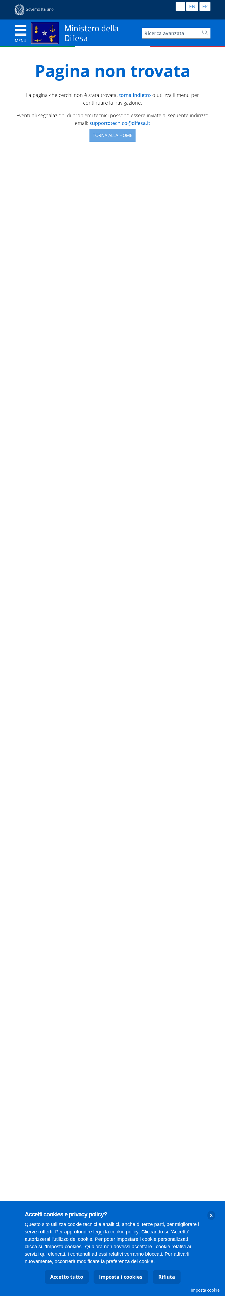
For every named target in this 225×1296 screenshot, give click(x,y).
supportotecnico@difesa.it (119, 123)
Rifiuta (166, 1276)
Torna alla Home (112, 135)
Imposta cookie (205, 1290)
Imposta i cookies (120, 1276)
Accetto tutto (66, 1276)
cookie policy (124, 1231)
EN (192, 6)
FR (205, 6)
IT (180, 6)
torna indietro (135, 95)
